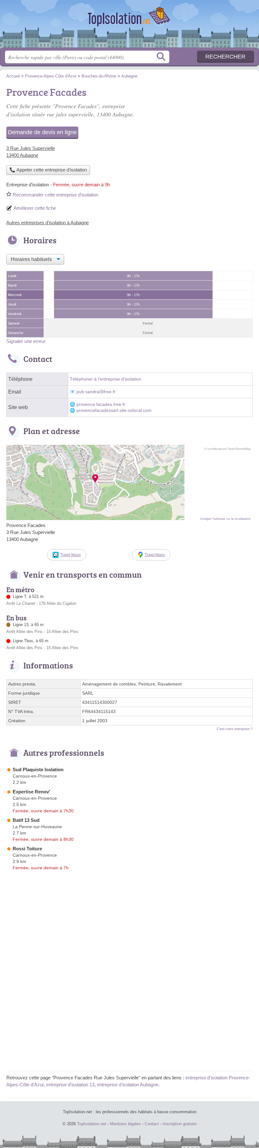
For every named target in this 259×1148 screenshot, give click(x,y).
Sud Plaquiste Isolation (38, 769)
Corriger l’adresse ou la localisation (225, 518)
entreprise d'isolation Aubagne (127, 1084)
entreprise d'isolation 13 (70, 1084)
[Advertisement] (129, 1020)
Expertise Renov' (31, 791)
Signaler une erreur (25, 341)
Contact (152, 1123)
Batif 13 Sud (26, 820)
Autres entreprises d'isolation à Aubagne (47, 222)
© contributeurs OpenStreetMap (227, 448)
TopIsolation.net (129, 26)
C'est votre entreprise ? (235, 729)
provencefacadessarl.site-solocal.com (114, 410)
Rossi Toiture (27, 848)
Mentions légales (125, 1123)
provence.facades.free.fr (100, 404)
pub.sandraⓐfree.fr (96, 391)
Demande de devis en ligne (42, 132)
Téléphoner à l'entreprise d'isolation (105, 379)
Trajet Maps (155, 555)
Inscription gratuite (179, 1123)
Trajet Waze (70, 555)
